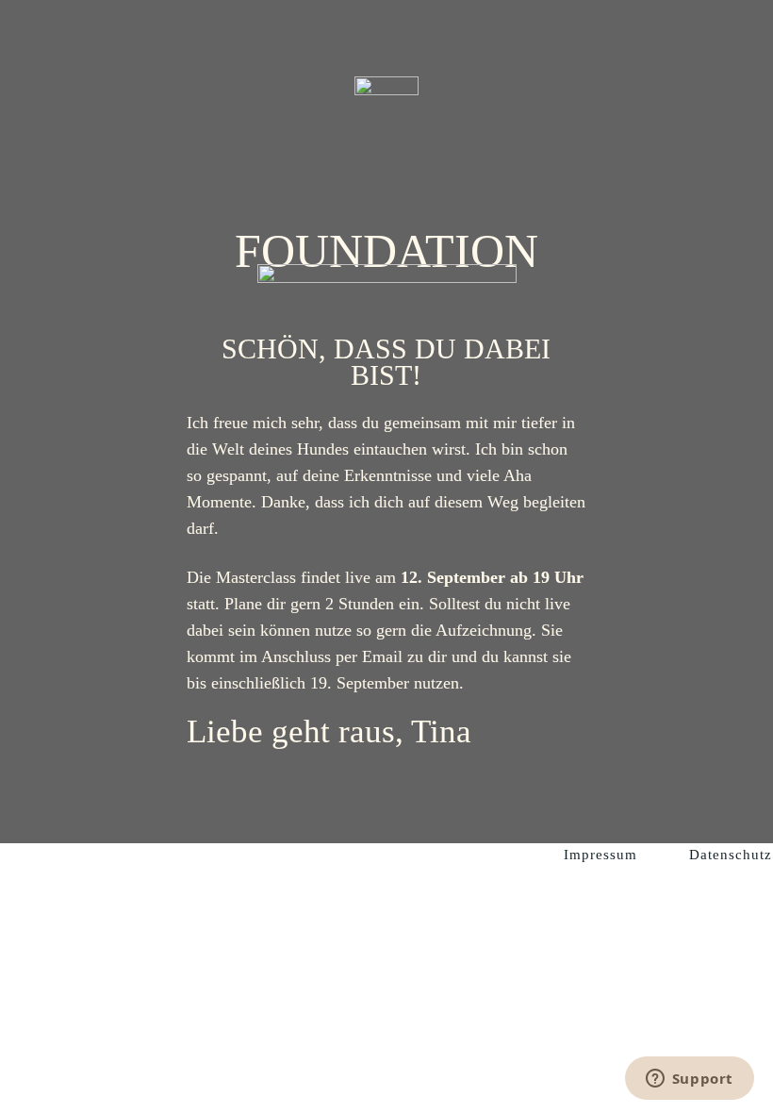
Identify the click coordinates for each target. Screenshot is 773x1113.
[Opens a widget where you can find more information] (689, 1080)
